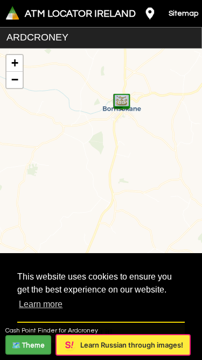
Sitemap (183, 13)
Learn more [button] (40, 304)
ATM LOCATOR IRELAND (80, 14)
